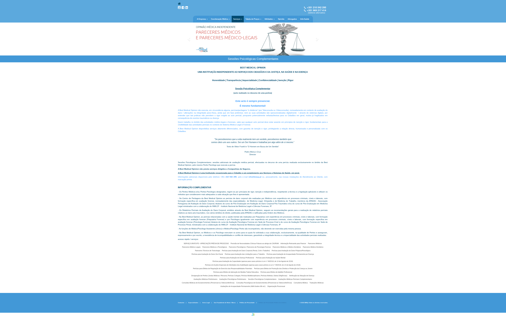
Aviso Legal (206, 302)
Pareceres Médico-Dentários (313, 247)
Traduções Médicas (317, 283)
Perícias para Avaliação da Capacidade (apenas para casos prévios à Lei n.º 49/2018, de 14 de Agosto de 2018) (253, 261)
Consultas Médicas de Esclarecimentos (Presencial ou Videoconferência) (208, 283)
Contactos (181, 302)
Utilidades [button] (269, 19)
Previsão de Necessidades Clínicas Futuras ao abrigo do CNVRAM (255, 243)
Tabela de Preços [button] (252, 19)
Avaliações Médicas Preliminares (205, 279)
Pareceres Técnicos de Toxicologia (207, 251)
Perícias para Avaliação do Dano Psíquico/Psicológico (291, 251)
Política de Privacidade (247, 302)
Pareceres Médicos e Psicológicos (214, 247)
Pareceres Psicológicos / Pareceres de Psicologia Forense (250, 247)
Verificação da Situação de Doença (301, 276)
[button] (189, 39)
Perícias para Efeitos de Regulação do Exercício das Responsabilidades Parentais (222, 268)
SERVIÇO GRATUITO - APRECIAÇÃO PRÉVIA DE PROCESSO (206, 243)
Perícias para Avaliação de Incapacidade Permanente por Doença (290, 254)
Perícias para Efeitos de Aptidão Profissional (276, 272)
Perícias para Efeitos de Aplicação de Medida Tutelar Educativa (236, 272)
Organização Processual (276, 286)
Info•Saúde (304, 19)
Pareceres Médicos (315, 243)
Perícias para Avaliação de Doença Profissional (237, 258)
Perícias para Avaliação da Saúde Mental (270, 258)
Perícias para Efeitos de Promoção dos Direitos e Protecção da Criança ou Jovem (283, 268)
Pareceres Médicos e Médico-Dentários (287, 247)
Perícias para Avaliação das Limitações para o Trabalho (245, 254)
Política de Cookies (280, 302)
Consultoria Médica (301, 283)
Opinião (281, 19)
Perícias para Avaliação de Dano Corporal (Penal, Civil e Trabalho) (246, 251)
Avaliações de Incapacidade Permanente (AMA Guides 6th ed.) (243, 286)
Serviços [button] (237, 19)
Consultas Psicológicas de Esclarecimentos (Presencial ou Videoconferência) (264, 283)
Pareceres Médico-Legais (191, 247)
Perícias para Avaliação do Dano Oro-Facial (207, 254)
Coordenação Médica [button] (220, 19)
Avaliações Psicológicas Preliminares (232, 279)
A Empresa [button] (201, 19)
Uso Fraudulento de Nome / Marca (225, 302)
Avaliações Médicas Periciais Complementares (295, 279)
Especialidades (193, 302)
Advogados (292, 19)
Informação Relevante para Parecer (293, 243)
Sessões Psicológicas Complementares (262, 279)
